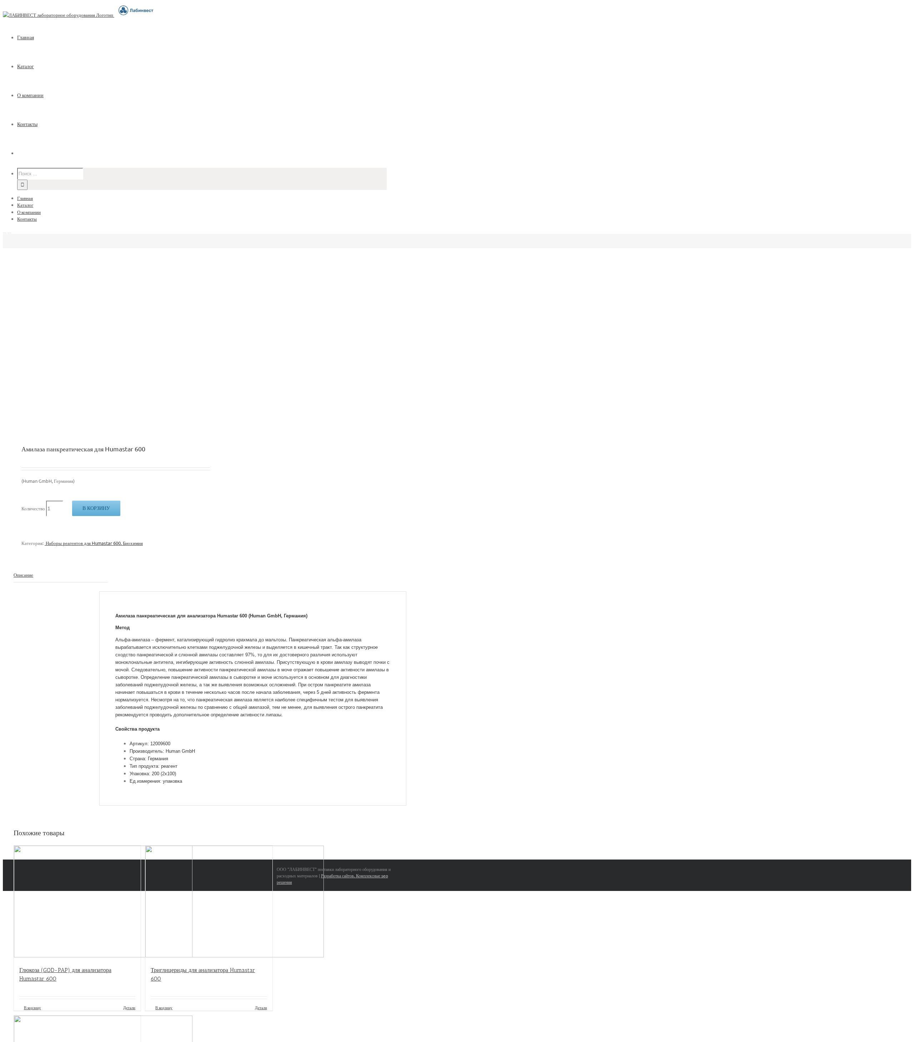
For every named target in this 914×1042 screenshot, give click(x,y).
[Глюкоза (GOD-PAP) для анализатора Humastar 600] (77, 902)
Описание (23, 575)
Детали (129, 1007)
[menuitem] (206, 37)
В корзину (96, 508)
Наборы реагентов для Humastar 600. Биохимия (94, 543)
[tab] (61, 575)
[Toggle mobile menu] (4, 231)
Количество (33, 508)
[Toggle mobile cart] (9, 231)
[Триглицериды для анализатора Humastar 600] (208, 902)
